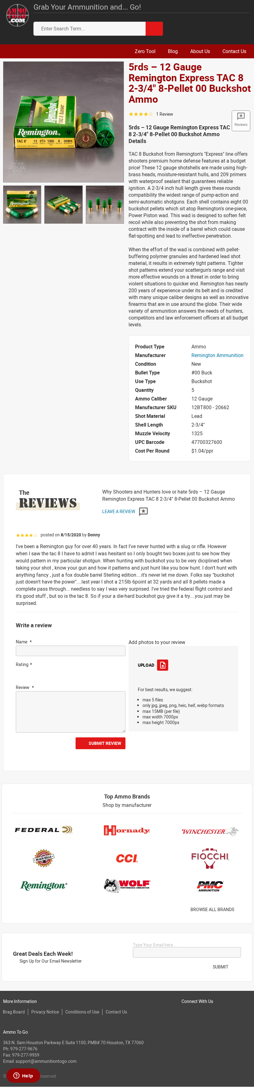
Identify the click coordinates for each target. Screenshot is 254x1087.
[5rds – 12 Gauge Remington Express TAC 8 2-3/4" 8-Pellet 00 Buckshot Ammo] (63, 121)
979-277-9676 (23, 1049)
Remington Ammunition (217, 355)
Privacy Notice (45, 1012)
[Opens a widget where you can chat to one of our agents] (23, 1076)
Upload (146, 665)
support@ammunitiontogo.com (46, 1061)
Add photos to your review (157, 642)
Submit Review (105, 743)
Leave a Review (119, 511)
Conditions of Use (82, 1012)
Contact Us (116, 1012)
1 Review (164, 114)
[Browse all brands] (242, 910)
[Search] (154, 29)
